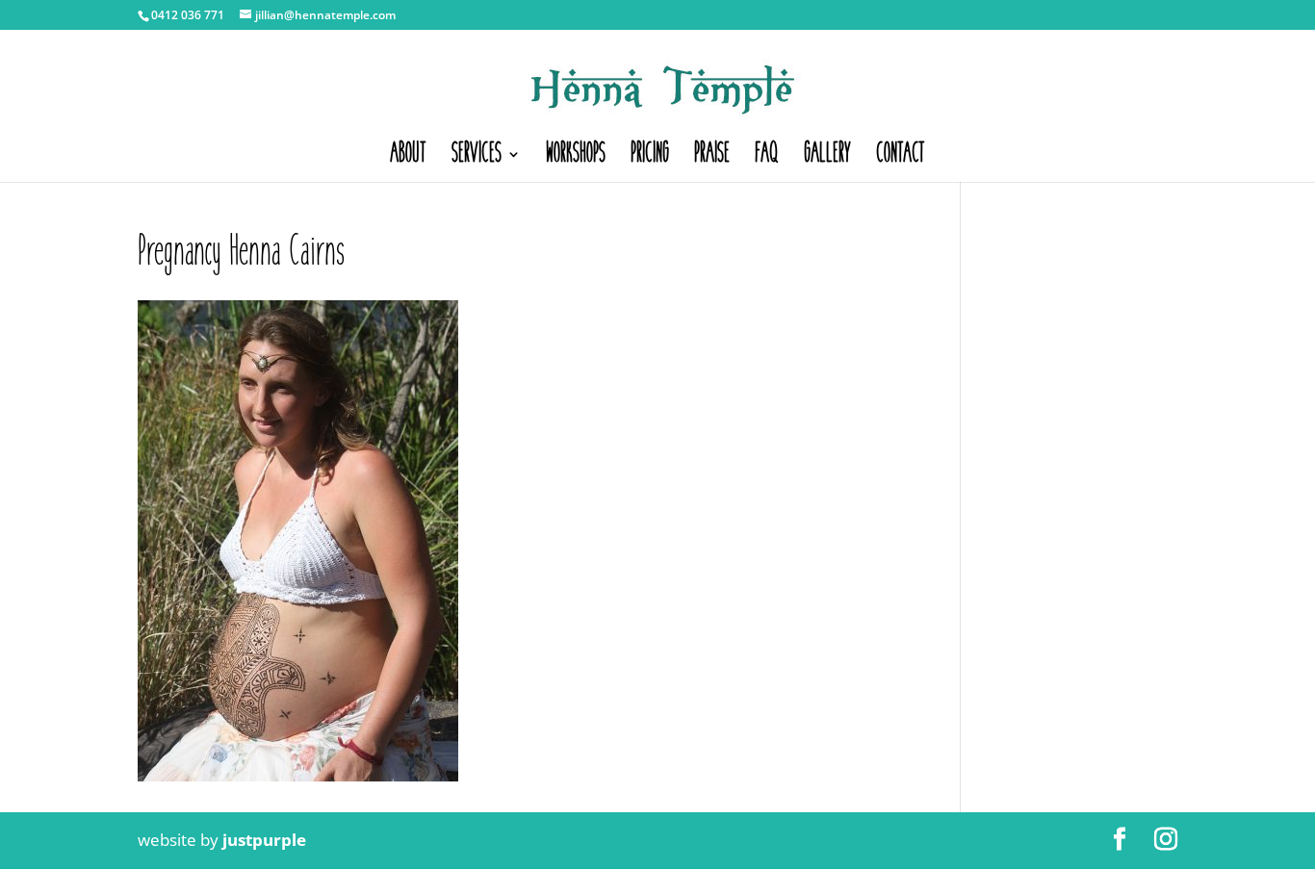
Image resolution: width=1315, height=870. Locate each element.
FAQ (767, 158)
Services (476, 158)
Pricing (650, 158)
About (408, 158)
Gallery (827, 158)
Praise (712, 158)
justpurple (264, 840)
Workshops (576, 158)
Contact (900, 158)
